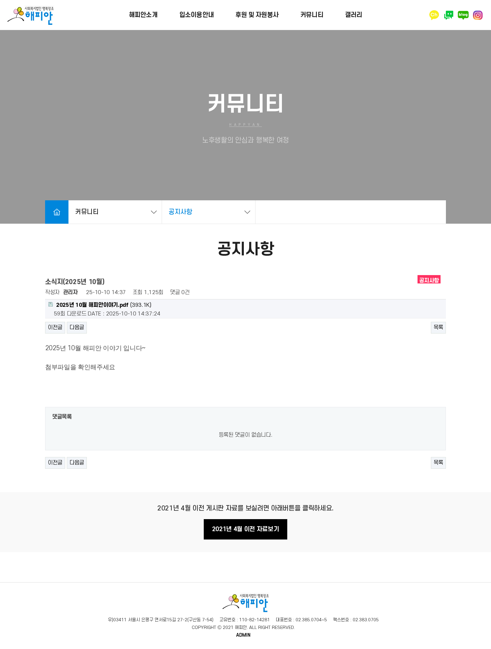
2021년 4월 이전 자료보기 (245, 529)
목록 (438, 327)
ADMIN (243, 635)
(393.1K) (103, 305)
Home (56, 212)
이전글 (55, 327)
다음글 (76, 327)
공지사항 (180, 212)
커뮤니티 (87, 212)
